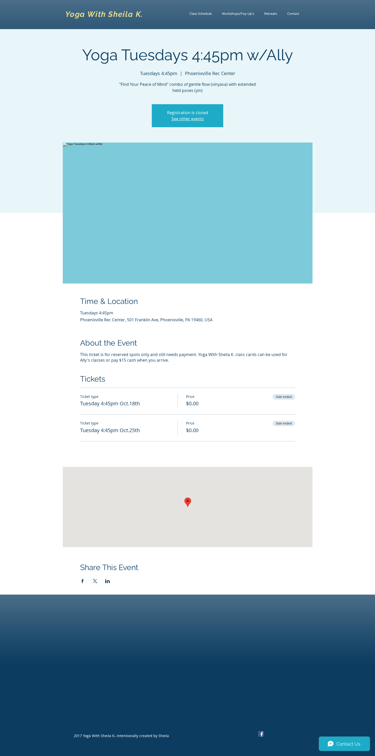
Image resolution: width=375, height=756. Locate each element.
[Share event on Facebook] (82, 581)
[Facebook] (261, 734)
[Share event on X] (95, 581)
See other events (187, 119)
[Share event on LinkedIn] (107, 581)
